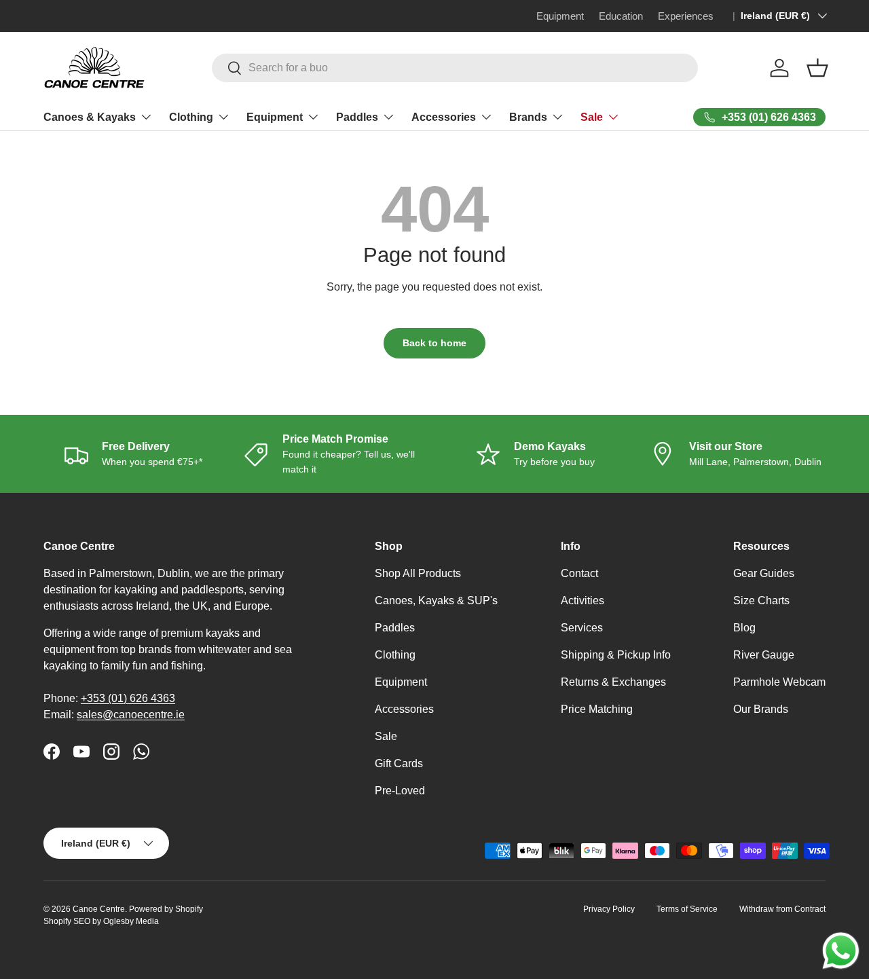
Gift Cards (399, 763)
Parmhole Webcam (779, 682)
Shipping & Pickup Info (616, 655)
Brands (528, 117)
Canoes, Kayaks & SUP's (436, 600)
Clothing (191, 117)
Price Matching (597, 709)
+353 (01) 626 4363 (128, 698)
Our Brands (760, 709)
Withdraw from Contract (782, 909)
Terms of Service (687, 909)
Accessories (443, 117)
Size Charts (761, 600)
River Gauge (763, 655)
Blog (744, 627)
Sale (591, 117)
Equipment (274, 117)
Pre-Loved (400, 790)
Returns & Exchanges (613, 682)
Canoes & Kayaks (89, 117)
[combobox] (455, 68)
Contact (579, 573)
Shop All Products (418, 573)
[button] (817, 68)
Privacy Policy (609, 909)
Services (582, 627)
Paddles (357, 117)
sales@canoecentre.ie (131, 714)
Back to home (434, 342)
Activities (582, 600)
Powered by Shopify (166, 909)
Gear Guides (763, 573)
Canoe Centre (99, 909)
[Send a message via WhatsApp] (840, 950)
